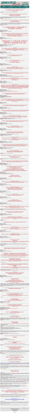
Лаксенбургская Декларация (3, 270)
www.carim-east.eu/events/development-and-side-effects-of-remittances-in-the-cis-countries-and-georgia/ (14, 209)
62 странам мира (13, 300)
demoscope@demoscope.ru (21, 366)
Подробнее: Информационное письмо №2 (5, 173)
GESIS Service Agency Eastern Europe (6, 396)
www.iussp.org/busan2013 (8, 96)
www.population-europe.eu (10, 260)
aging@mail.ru (8, 403)
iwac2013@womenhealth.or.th (21, 76)
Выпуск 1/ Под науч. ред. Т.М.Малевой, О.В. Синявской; (15, 359)
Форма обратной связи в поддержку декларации (12, 270)
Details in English (12, 173)
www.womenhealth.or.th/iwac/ (8, 76)
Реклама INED (5, 164)
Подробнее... (1, 12)
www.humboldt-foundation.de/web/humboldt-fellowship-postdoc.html (11, 308)
